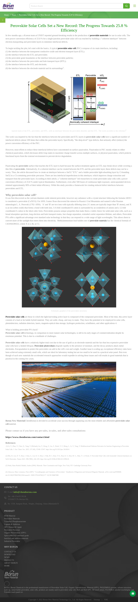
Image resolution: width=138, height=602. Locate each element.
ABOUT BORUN (11, 563)
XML (106, 600)
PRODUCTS (9, 560)
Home (6, 15)
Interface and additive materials (16, 538)
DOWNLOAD (9, 555)
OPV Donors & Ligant (13, 527)
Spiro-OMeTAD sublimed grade (16, 536)
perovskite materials (98, 220)
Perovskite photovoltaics (44, 346)
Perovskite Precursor (12, 530)
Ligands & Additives (12, 524)
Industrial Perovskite (12, 541)
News (14, 15)
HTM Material (9, 516)
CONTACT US (10, 552)
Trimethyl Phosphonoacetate (15, 521)
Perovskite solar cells (15, 317)
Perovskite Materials (12, 519)
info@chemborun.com (25, 492)
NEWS (7, 557)
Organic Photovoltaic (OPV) (15, 533)
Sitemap (97, 600)
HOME (7, 566)
